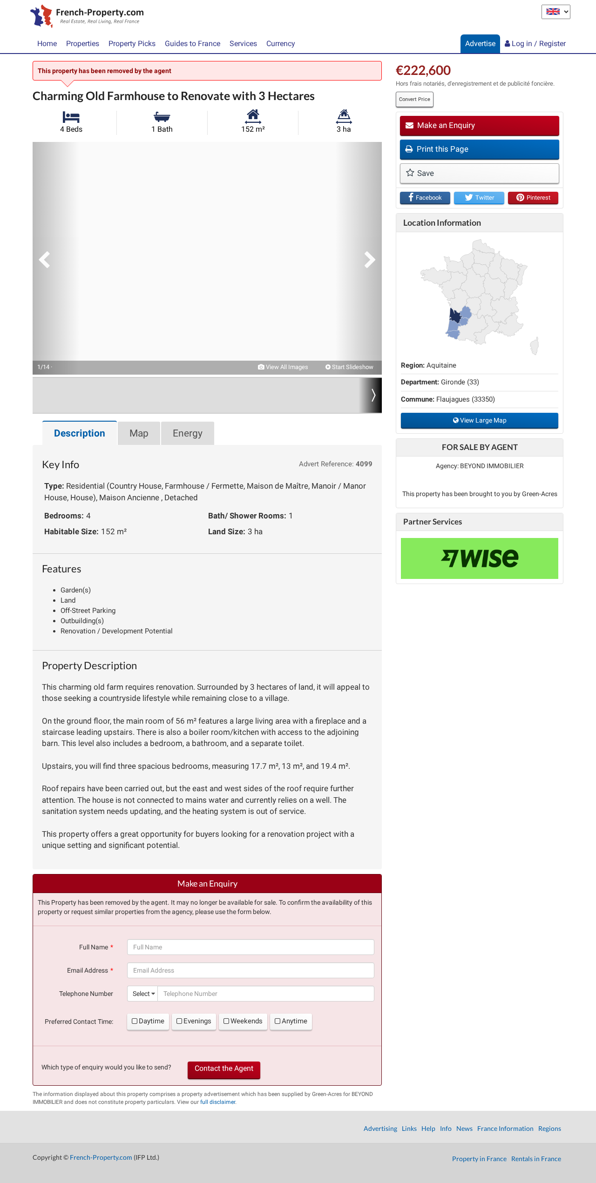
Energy (188, 433)
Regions (549, 1128)
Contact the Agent (224, 1068)
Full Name (93, 947)
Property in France (479, 1159)
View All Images (286, 366)
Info (446, 1128)
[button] (56, 258)
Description (79, 433)
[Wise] (479, 558)
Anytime (294, 1021)
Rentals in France (536, 1159)
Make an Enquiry (445, 125)
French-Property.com (101, 1157)
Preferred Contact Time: (79, 1021)
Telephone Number (86, 993)
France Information (505, 1128)
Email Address (87, 970)
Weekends (246, 1021)
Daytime (151, 1021)
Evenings (197, 1021)
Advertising (380, 1128)
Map (139, 433)
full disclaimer (217, 1102)
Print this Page (441, 149)
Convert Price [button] (414, 99)
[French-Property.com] (84, 17)
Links (409, 1128)
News (464, 1128)
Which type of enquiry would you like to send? (106, 1067)
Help (428, 1128)
